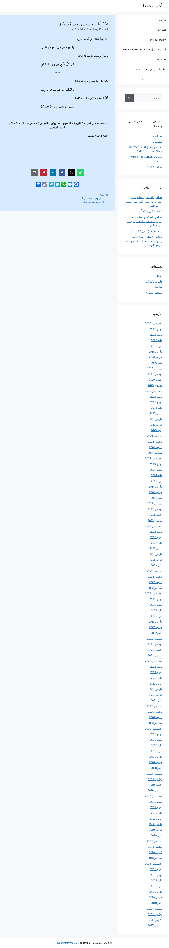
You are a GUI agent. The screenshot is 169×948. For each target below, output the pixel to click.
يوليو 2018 (156, 869)
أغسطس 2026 (153, 323)
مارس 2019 (155, 824)
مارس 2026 (155, 351)
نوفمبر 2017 (155, 914)
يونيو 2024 (156, 469)
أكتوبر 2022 (155, 582)
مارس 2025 (155, 419)
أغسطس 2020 (153, 728)
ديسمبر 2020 (154, 706)
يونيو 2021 (156, 672)
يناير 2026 (156, 362)
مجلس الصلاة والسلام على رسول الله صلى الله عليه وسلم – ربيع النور (144, 201)
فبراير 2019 (155, 829)
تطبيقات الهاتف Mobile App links (148, 69)
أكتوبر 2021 (155, 649)
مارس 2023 (155, 554)
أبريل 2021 (156, 683)
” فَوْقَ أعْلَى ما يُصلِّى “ (149, 211)
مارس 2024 (155, 486)
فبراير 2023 (155, 559)
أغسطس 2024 (153, 458)
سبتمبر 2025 (155, 385)
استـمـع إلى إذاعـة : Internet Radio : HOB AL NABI (144, 54)
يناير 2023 (156, 565)
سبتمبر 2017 (155, 925)
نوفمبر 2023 (155, 509)
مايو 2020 (156, 745)
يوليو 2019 (156, 801)
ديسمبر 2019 (154, 773)
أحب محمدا (152, 5)
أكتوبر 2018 (155, 852)
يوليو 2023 (156, 531)
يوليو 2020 (156, 734)
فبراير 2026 (155, 357)
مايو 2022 (156, 610)
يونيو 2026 (156, 334)
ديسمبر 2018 (154, 841)
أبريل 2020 (156, 751)
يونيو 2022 (156, 604)
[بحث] (129, 98)
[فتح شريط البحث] (143, 79)
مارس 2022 (155, 621)
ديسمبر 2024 (154, 436)
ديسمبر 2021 (154, 638)
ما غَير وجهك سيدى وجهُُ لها (92, 198)
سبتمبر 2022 (155, 588)
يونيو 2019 (156, 807)
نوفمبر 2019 (155, 779)
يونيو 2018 (156, 875)
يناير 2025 (156, 430)
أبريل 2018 (156, 886)
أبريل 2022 (156, 616)
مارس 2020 (155, 756)
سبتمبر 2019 (155, 790)
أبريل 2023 (156, 548)
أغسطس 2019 (153, 796)
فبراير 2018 (155, 897)
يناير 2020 (156, 768)
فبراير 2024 (155, 492)
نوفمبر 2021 (155, 644)
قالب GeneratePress (68, 942)
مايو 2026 (156, 340)
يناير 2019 (156, 835)
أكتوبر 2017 (155, 920)
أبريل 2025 (156, 413)
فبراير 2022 (155, 627)
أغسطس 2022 (153, 593)
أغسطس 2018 (153, 863)
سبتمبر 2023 (155, 520)
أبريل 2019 (156, 818)
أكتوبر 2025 (155, 379)
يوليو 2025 (156, 396)
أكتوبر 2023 (155, 514)
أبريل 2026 (156, 346)
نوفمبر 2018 (155, 846)
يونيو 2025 (156, 402)
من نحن (162, 19)
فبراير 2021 (155, 694)
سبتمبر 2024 (155, 452)
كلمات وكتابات (154, 281)
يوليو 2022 (156, 599)
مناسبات (157, 287)
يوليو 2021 (156, 666)
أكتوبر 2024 (155, 447)
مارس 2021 (155, 689)
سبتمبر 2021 (155, 655)
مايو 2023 (156, 543)
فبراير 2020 (155, 762)
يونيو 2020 (156, 739)
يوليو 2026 (156, 329)
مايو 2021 (156, 678)
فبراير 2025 (155, 424)
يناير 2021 (156, 700)
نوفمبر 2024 (155, 441)
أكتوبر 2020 (155, 717)
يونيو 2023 (156, 537)
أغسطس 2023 (153, 526)
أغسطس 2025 (153, 391)
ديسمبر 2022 (154, 571)
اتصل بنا (161, 29)
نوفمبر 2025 (155, 374)
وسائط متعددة (154, 292)
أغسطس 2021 (153, 661)
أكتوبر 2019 (155, 784)
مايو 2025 (156, 407)
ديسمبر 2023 (154, 503)
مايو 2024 (156, 475)
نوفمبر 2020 (155, 711)
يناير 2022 (156, 633)
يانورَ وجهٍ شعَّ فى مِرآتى (93, 202)
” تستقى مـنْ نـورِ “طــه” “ (147, 231)
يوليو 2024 (156, 464)
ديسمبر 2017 (154, 908)
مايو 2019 (156, 813)
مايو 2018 (156, 880)
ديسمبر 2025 (154, 368)
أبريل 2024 (156, 481)
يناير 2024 (156, 497)
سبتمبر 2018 (155, 858)
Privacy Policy (158, 39)
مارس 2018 (155, 891)
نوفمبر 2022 (155, 576)
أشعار (102, 194)
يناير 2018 (156, 903)
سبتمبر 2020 (155, 723)
